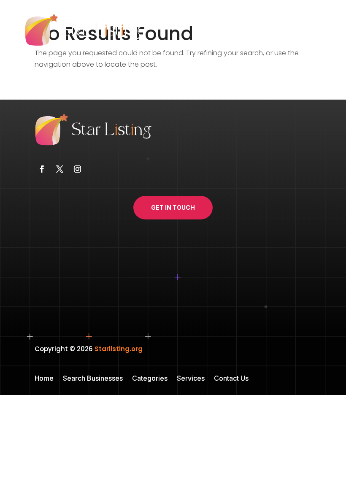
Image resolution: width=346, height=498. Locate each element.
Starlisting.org (119, 348)
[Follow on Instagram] (77, 169)
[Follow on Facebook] (42, 169)
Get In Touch (173, 207)
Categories (150, 378)
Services (191, 378)
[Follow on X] (59, 169)
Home (44, 378)
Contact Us (231, 378)
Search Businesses (93, 378)
